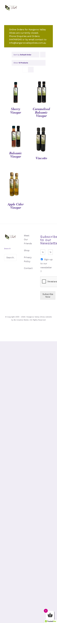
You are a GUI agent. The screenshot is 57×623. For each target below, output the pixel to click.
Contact (28, 268)
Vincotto (41, 158)
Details (15, 93)
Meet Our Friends (28, 239)
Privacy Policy (28, 259)
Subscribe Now (47, 295)
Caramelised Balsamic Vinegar (41, 112)
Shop (26, 250)
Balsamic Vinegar (15, 155)
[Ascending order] (43, 54)
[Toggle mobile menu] (52, 11)
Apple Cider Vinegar (16, 206)
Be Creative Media (21, 320)
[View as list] (30, 69)
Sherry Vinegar (15, 110)
